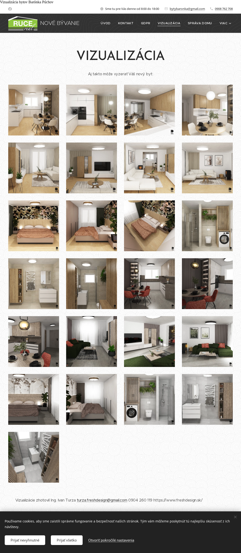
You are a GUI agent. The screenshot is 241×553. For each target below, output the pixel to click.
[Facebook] (10, 9)
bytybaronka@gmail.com (187, 9)
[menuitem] (107, 23)
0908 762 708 (224, 9)
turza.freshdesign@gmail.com (102, 500)
